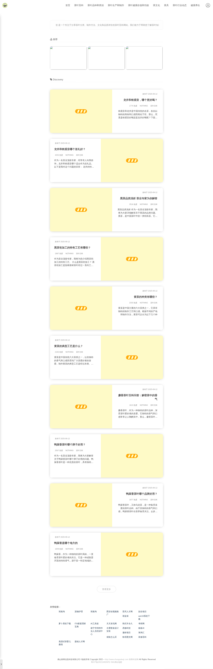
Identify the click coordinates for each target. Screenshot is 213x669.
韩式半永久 (127, 623)
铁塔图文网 (127, 637)
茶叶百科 (78, 5)
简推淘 (62, 611)
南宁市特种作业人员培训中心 (97, 631)
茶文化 (156, 5)
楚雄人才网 (80, 641)
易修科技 (126, 628)
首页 (67, 5)
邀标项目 (126, 632)
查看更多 (106, 589)
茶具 (166, 5)
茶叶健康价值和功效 (138, 5)
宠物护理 (79, 611)
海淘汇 (141, 632)
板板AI (141, 628)
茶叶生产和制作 (116, 5)
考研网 (141, 623)
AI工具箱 (95, 623)
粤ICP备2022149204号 (100, 662)
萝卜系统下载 (65, 623)
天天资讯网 (111, 623)
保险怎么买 (111, 637)
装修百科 (142, 637)
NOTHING (144, 106)
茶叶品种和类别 (96, 5)
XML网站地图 (116, 662)
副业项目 (142, 611)
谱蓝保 (125, 616)
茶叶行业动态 (180, 5)
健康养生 (195, 5)
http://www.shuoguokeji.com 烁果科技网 (121, 659)
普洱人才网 (127, 611)
